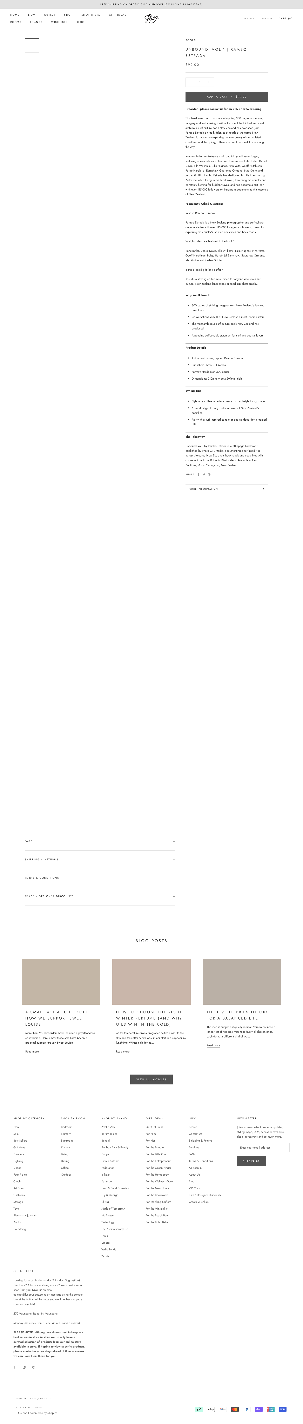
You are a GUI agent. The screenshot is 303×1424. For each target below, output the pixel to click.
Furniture (18, 1154)
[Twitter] (204, 474)
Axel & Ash (108, 1127)
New (31, 15)
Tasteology (107, 1222)
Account (249, 18)
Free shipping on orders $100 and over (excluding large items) (151, 4)
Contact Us (195, 1134)
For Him (151, 1134)
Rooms (15, 22)
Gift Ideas (118, 15)
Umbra (105, 1243)
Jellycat (105, 1174)
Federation (107, 1168)
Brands (36, 22)
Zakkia (105, 1256)
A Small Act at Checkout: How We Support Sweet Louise (57, 1018)
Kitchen (65, 1147)
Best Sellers (20, 1140)
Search (267, 18)
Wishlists (59, 22)
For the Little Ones (157, 1154)
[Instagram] (24, 1366)
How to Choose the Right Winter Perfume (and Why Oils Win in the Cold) (149, 1018)
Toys (16, 1208)
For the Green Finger (158, 1168)
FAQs (29, 841)
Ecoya (105, 1154)
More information (203, 488)
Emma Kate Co (110, 1161)
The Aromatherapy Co (114, 1229)
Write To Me (108, 1249)
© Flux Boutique (29, 1407)
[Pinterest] (209, 474)
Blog (80, 22)
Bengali (105, 1140)
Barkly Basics (109, 1134)
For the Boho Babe (157, 1222)
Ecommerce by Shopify (42, 1413)
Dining (65, 1161)
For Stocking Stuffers (158, 1202)
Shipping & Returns (42, 859)
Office (65, 1168)
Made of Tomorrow (113, 1208)
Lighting (18, 1161)
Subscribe (251, 1161)
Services (194, 1147)
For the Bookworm (157, 1195)
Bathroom (67, 1140)
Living (64, 1154)
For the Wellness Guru (159, 1181)
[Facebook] (198, 474)
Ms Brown (107, 1215)
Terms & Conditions (42, 878)
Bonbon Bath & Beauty (114, 1147)
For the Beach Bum (157, 1215)
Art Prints (19, 1188)
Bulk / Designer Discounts (205, 1195)
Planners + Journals (25, 1215)
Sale (16, 1134)
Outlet (49, 15)
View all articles (151, 1079)
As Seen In (195, 1168)
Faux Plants (20, 1174)
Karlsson (106, 1181)
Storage (18, 1202)
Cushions (19, 1195)
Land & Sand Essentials (115, 1188)
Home (15, 15)
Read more (32, 1051)
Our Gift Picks (154, 1127)
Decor (17, 1168)
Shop (68, 15)
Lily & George (109, 1195)
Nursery (66, 1134)
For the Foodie (155, 1147)
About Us (194, 1174)
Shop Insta (90, 15)
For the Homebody (157, 1174)
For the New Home (157, 1188)
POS (19, 1413)
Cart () (286, 18)
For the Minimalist (156, 1208)
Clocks (17, 1181)
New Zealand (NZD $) (31, 1398)
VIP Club (194, 1188)
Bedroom (66, 1127)
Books (191, 40)
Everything (19, 1229)
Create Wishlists (199, 1202)
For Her (150, 1140)
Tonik (104, 1236)
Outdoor (66, 1174)
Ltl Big (105, 1202)
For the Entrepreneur (158, 1161)
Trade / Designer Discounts (49, 896)
